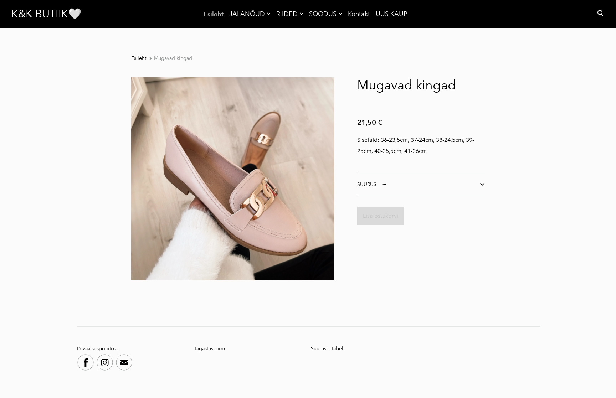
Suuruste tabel (327, 349)
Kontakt (359, 14)
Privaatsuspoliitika (98, 349)
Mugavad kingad (173, 58)
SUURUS (366, 184)
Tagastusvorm (209, 349)
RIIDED (287, 14)
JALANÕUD (247, 14)
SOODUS (323, 14)
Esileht (214, 14)
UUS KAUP (391, 14)
